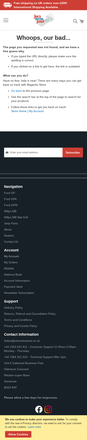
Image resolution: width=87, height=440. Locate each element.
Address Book (13, 274)
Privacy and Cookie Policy (20, 326)
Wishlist (9, 268)
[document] (44, 428)
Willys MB (10, 211)
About (8, 229)
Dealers (9, 235)
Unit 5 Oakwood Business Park (24, 363)
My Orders (11, 262)
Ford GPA (10, 199)
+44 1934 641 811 (16, 346)
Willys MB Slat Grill (16, 217)
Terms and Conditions (18, 319)
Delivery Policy (13, 307)
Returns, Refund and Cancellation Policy (30, 313)
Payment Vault (13, 286)
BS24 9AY (10, 387)
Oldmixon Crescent (16, 369)
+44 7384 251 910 (16, 357)
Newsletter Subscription (19, 292)
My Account (36, 111)
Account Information (17, 280)
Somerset (10, 381)
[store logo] (43, 20)
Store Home (19, 111)
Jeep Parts (11, 223)
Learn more (34, 426)
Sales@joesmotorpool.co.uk (22, 340)
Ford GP (9, 193)
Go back (16, 90)
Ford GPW (11, 205)
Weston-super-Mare (17, 375)
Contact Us (11, 241)
